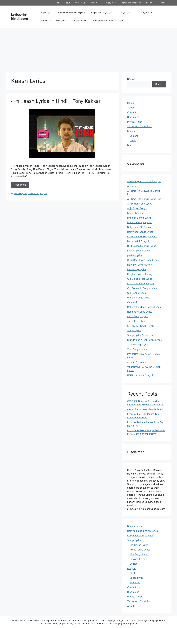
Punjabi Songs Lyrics (138, 297)
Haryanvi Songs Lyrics (139, 264)
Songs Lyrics (125, 12)
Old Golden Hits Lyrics (139, 278)
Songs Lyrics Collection (140, 335)
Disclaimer (95, 3)
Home (56, 3)
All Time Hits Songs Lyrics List (144, 199)
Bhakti (163, 3)
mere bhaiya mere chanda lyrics (145, 409)
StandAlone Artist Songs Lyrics (144, 340)
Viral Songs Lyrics (137, 349)
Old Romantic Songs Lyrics (142, 288)
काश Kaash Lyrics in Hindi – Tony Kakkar (56, 101)
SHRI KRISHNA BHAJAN (140, 325)
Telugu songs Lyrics (138, 344)
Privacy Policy (110, 3)
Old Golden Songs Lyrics (140, 283)
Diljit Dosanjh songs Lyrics (141, 246)
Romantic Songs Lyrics (139, 311)
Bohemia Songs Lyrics (139, 222)
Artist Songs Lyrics (140, 549)
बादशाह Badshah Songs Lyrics (142, 375)
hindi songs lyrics (136, 269)
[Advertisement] (88, 48)
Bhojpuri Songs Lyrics (139, 217)
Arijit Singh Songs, (137, 208)
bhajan (149, 3)
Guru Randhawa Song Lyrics (143, 260)
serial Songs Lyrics (137, 316)
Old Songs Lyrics (136, 293)
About (67, 3)
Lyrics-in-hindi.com (19, 16)
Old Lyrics (135, 573)
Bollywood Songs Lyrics (102, 12)
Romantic (135, 582)
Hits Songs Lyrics (139, 554)
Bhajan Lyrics (46, 12)
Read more (20, 184)
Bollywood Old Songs (139, 227)
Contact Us (80, 3)
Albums (131, 186)
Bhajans (134, 135)
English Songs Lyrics (138, 250)
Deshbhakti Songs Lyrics (140, 241)
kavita (133, 140)
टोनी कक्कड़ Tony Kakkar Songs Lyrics (30, 193)
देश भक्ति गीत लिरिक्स (136, 362)
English (133, 563)
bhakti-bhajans (135, 213)
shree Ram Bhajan (137, 321)
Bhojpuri (145, 12)
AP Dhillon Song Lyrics (139, 203)
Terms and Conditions (131, 3)
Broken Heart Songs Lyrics (142, 236)
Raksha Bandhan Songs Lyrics (144, 307)
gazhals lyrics (134, 255)
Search (131, 79)
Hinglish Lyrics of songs (140, 274)
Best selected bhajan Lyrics (71, 12)
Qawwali (132, 302)
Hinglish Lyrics (137, 559)
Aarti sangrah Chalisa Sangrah (144, 181)
